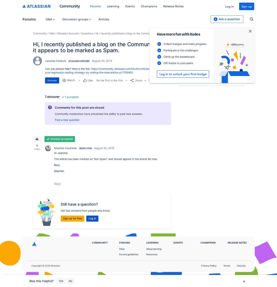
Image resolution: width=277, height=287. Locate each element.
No (70, 280)
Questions (87, 33)
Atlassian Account (68, 33)
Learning (113, 6)
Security (241, 265)
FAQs (122, 249)
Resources (151, 254)
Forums (95, 6)
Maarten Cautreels (65, 148)
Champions (149, 6)
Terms (226, 265)
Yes (61, 280)
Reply (57, 183)
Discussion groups (75, 19)
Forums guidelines (128, 254)
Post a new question (67, 119)
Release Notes (173, 6)
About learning (153, 249)
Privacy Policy (209, 265)
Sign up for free (72, 218)
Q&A (49, 19)
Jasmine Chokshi (55, 60)
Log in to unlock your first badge (183, 74)
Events (130, 6)
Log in (229, 6)
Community (70, 6)
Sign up (246, 6)
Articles (104, 19)
